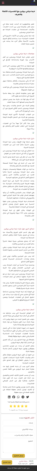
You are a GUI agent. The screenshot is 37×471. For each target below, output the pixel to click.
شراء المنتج (7, 462)
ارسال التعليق (18, 456)
